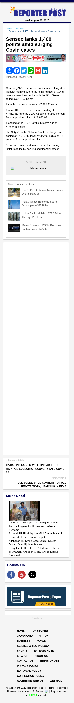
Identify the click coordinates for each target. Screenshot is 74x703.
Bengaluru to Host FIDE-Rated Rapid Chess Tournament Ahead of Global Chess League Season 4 (34, 552)
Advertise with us (30, 680)
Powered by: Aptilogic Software (25, 691)
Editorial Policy (29, 670)
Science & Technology (33, 645)
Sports (22, 650)
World (41, 640)
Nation (43, 635)
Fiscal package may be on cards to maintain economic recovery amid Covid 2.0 (35, 469)
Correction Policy (30, 675)
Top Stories (40, 630)
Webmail (56, 680)
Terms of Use (49, 660)
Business (19, 28)
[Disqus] (36, 296)
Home (9, 28)
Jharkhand (25, 635)
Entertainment (45, 650)
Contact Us (25, 660)
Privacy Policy (28, 665)
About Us (41, 655)
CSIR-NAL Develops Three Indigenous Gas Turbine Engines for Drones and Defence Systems (33, 526)
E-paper (22, 655)
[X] (32, 574)
